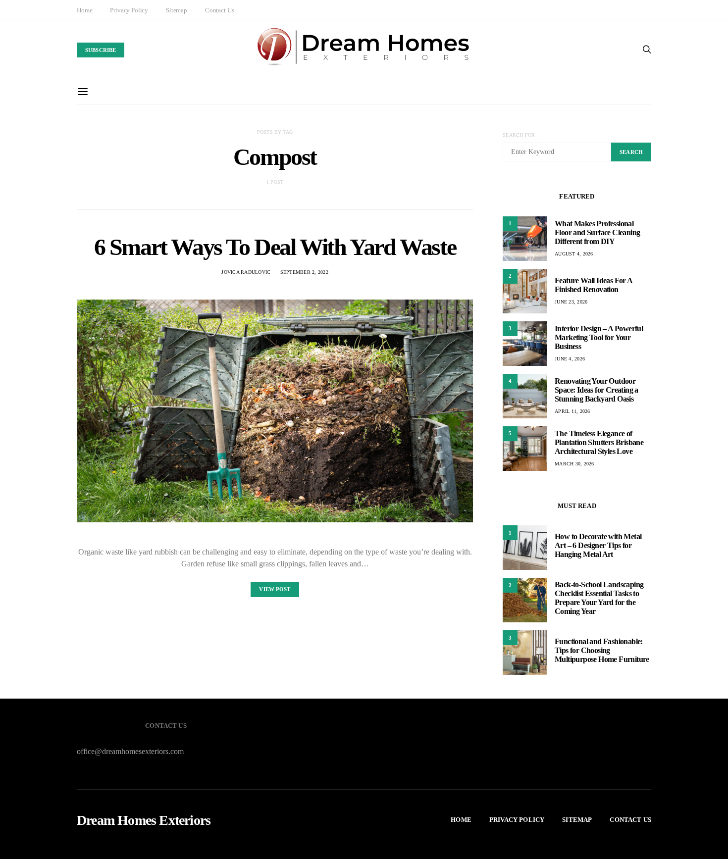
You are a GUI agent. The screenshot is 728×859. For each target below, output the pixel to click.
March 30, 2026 (574, 463)
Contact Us (219, 10)
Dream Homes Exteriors (143, 820)
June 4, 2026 (570, 358)
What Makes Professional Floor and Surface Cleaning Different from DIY (597, 232)
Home (84, 10)
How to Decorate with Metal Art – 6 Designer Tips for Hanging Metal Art (598, 545)
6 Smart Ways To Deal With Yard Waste (275, 247)
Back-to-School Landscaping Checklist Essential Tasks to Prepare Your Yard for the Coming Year (599, 597)
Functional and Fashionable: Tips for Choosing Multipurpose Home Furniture (602, 650)
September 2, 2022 (304, 272)
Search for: (520, 135)
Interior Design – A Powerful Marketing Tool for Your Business (599, 337)
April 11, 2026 (572, 411)
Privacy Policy (129, 10)
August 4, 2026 (574, 253)
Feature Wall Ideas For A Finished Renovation (593, 285)
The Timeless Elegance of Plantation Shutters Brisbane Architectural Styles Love (599, 442)
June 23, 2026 (571, 301)
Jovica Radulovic (245, 272)
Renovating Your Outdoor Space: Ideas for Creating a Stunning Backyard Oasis (596, 390)
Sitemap (176, 10)
